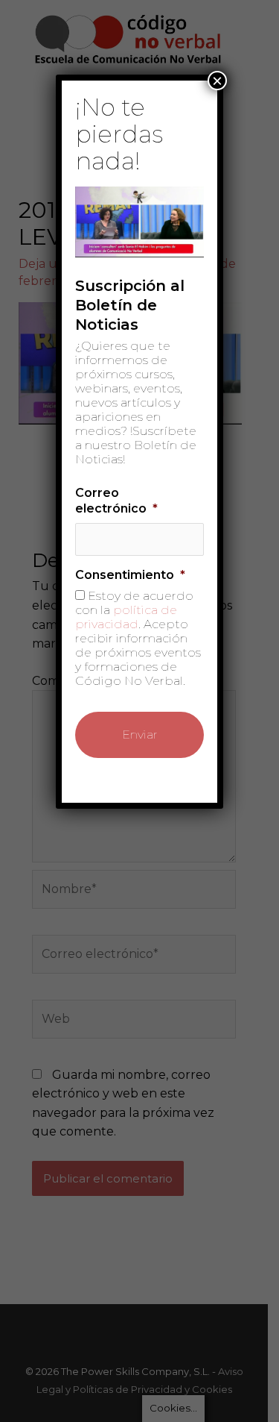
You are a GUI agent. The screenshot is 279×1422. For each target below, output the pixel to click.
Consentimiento (130, 575)
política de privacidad (126, 617)
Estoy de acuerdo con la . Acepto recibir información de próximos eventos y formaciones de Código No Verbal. (138, 638)
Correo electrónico (116, 501)
